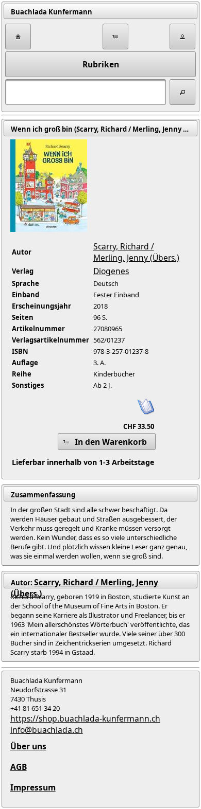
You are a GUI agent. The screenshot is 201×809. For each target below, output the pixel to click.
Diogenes (111, 271)
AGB (18, 766)
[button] (18, 36)
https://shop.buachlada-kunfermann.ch (85, 718)
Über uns (28, 746)
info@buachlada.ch (46, 729)
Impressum (33, 787)
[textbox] (85, 92)
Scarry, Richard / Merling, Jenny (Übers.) (136, 252)
